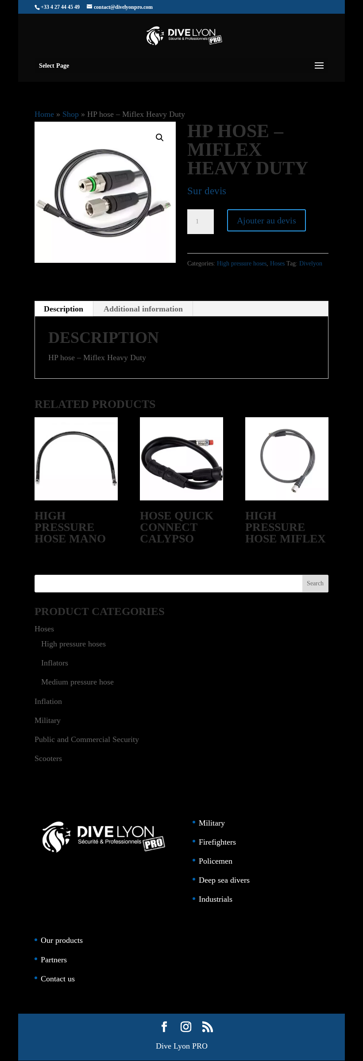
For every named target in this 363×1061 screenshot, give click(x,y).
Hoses (277, 263)
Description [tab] (63, 308)
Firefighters (217, 842)
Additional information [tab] (143, 308)
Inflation (48, 701)
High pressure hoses (241, 263)
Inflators (54, 662)
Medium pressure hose (77, 681)
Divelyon (310, 263)
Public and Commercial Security (87, 739)
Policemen (215, 861)
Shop (70, 114)
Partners (54, 959)
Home (44, 114)
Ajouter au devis (266, 220)
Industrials (215, 899)
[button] (160, 138)
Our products (62, 940)
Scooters (48, 758)
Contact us (58, 978)
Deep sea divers (224, 880)
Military (48, 720)
